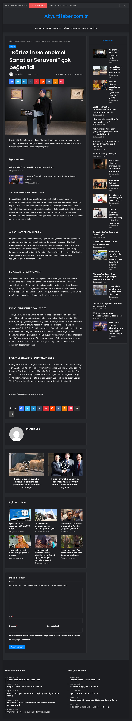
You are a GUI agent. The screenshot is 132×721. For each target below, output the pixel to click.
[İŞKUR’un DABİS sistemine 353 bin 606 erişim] (20, 515)
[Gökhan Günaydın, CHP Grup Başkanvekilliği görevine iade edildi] (100, 213)
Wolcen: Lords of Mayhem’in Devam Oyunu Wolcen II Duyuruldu (106, 144)
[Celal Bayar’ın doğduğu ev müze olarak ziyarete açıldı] (46, 515)
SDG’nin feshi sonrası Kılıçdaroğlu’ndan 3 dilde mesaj (107, 314)
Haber (48, 28)
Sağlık (66, 28)
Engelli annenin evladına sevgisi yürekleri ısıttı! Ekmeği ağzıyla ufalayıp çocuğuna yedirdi (45, 555)
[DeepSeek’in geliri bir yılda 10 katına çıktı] (100, 198)
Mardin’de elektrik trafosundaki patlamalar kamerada (115, 166)
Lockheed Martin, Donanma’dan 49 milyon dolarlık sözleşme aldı (104, 110)
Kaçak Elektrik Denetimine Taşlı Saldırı (115, 70)
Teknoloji (75, 28)
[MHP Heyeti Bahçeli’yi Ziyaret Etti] (100, 184)
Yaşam (85, 28)
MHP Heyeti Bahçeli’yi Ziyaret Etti (114, 183)
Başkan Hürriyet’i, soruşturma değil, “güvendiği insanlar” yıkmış (73, 5)
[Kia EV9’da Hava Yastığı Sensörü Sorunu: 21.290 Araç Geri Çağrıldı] (100, 255)
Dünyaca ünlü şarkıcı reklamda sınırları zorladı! (31, 167)
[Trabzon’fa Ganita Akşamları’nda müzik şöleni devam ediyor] (16, 179)
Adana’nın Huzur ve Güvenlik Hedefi (114, 54)
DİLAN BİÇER (19, 74)
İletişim (93, 28)
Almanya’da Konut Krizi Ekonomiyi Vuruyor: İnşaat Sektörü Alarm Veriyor (105, 277)
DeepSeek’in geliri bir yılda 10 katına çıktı (115, 198)
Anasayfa (39, 28)
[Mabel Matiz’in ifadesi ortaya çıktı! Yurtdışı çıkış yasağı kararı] (72, 515)
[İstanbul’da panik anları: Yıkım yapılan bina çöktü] (100, 290)
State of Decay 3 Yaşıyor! (105, 153)
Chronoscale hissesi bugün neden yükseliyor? (105, 120)
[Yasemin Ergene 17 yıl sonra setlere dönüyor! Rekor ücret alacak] (72, 541)
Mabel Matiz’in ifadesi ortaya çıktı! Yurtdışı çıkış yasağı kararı (71, 526)
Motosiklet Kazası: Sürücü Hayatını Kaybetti (105, 243)
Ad (11, 616)
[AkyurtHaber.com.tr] (66, 16)
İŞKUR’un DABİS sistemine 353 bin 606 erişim (19, 526)
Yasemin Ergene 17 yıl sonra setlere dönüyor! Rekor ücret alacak (71, 552)
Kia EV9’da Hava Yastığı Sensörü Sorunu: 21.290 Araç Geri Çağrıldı (115, 258)
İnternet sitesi (53, 626)
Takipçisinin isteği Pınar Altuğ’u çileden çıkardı (19, 552)
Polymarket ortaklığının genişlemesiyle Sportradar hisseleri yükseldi (105, 132)
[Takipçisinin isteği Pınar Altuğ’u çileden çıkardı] (20, 541)
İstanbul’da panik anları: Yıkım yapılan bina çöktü (115, 290)
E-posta (13, 626)
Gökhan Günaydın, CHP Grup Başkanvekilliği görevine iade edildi (115, 216)
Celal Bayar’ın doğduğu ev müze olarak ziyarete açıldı (45, 526)
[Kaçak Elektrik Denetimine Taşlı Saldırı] (100, 70)
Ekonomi (57, 28)
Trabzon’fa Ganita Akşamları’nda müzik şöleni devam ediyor (116, 328)
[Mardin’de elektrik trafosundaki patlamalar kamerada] (100, 164)
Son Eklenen (108, 40)
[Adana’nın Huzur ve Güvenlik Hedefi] (100, 53)
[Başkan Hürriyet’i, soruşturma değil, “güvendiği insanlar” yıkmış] (100, 85)
